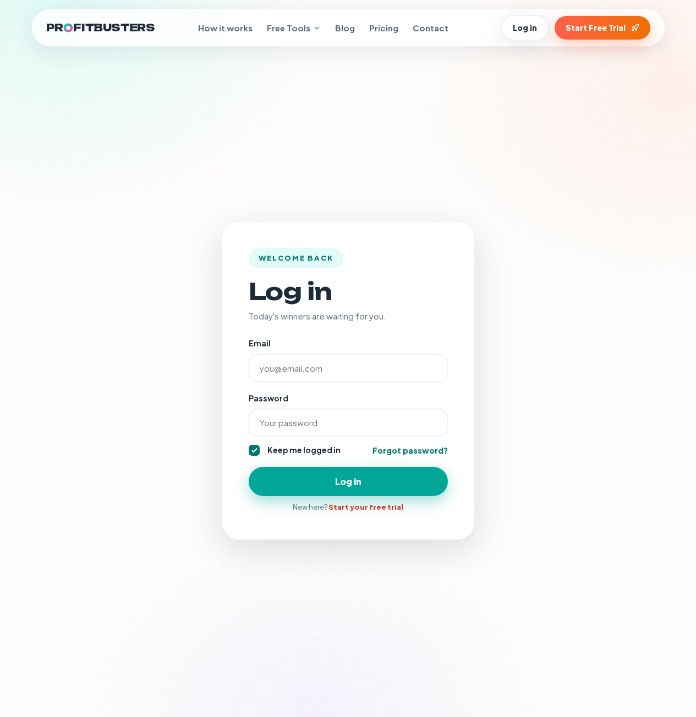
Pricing (383, 28)
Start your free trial (365, 507)
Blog (345, 28)
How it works (225, 28)
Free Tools (288, 28)
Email (260, 343)
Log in (525, 27)
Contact (430, 28)
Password (268, 398)
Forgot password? (410, 450)
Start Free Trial (596, 27)
